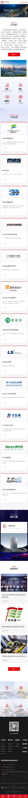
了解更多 (13, 54)
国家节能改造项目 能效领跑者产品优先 (13, 626)
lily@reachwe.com (10, 767)
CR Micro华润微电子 (9, 298)
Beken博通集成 (7, 202)
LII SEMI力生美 (7, 425)
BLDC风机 (10, 746)
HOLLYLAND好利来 (9, 394)
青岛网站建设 (14, 791)
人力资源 (24, 747)
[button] (11, 556)
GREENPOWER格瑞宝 (10, 330)
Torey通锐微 (6, 457)
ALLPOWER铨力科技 (9, 234)
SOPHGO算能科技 (8, 490)
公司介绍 (3, 744)
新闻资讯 (17, 740)
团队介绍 (3, 751)
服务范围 (24, 744)
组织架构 (3, 748)
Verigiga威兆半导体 (9, 266)
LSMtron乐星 (6, 362)
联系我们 (24, 751)
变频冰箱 (10, 748)
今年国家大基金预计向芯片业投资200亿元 (14, 656)
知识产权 (3, 753)
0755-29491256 (9, 764)
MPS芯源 (5, 170)
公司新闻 (17, 744)
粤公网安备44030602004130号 (10, 787)
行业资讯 (17, 746)
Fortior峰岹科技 (7, 138)
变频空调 (10, 744)
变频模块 (11, 526)
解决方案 (10, 740)
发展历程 (3, 746)
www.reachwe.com (10, 769)
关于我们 (3, 740)
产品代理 (24, 740)
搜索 (8, 6)
